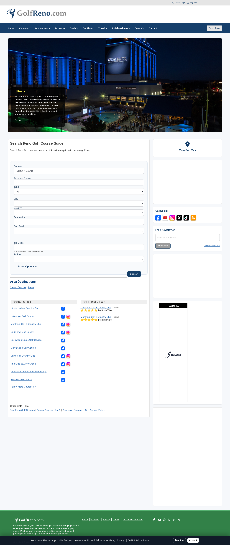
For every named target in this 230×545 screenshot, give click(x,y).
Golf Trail (19, 226)
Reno (31, 287)
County (18, 208)
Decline (179, 540)
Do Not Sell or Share (133, 519)
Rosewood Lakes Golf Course (26, 340)
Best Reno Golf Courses (22, 410)
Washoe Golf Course (21, 379)
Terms (116, 519)
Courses (23, 28)
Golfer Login (180, 3)
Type (16, 186)
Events (138, 28)
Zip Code (19, 242)
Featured (78, 410)
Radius (17, 254)
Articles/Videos (120, 28)
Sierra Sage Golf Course (23, 347)
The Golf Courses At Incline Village (28, 371)
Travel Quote (214, 28)
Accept (193, 540)
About (85, 519)
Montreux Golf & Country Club (26, 324)
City (16, 199)
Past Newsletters (212, 245)
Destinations (41, 28)
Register (193, 3)
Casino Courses (18, 287)
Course (18, 166)
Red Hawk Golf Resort (22, 332)
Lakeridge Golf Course (22, 316)
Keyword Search (23, 178)
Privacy (106, 519)
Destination (20, 217)
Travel (101, 28)
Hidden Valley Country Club (25, 308)
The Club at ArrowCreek (23, 363)
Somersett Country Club (23, 355)
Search (134, 274)
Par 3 (57, 410)
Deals (73, 28)
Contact (95, 519)
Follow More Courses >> (23, 386)
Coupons (67, 410)
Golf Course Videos (95, 410)
